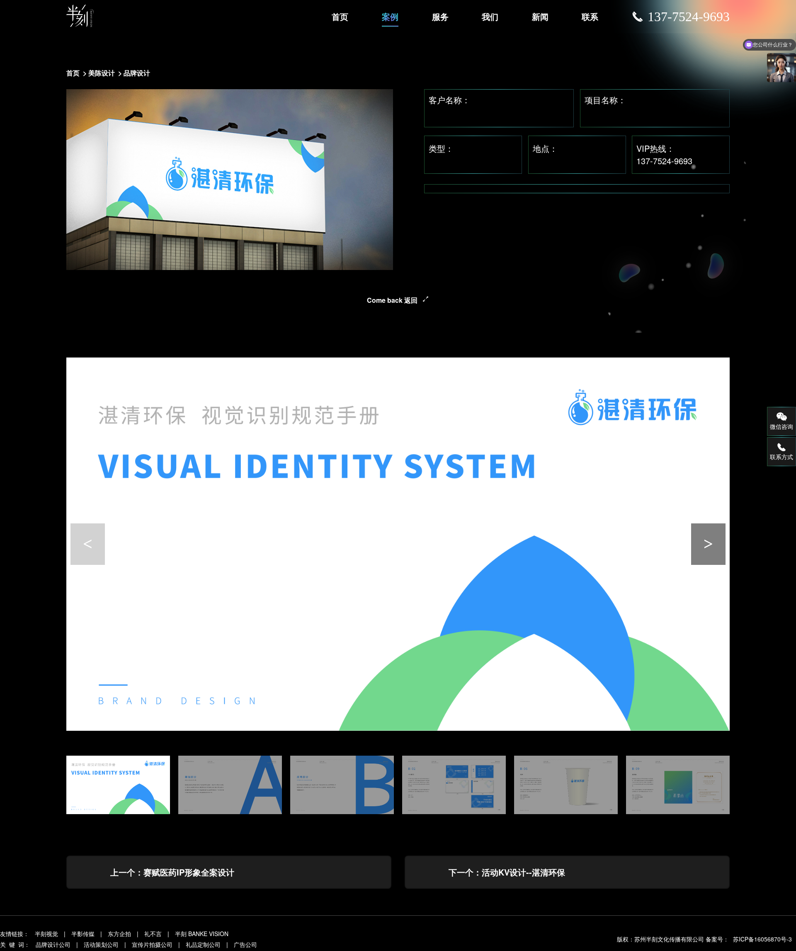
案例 (390, 16)
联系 (590, 16)
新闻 (540, 16)
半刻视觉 (46, 933)
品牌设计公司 (53, 944)
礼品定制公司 (203, 944)
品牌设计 (137, 73)
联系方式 (781, 456)
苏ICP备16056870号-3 (762, 939)
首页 (340, 16)
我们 (490, 16)
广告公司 (245, 944)
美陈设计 (101, 73)
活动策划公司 (101, 944)
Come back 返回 (392, 300)
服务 (440, 16)
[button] (708, 544)
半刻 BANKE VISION (201, 933)
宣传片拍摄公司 (152, 944)
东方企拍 (119, 933)
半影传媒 (83, 933)
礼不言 (153, 933)
